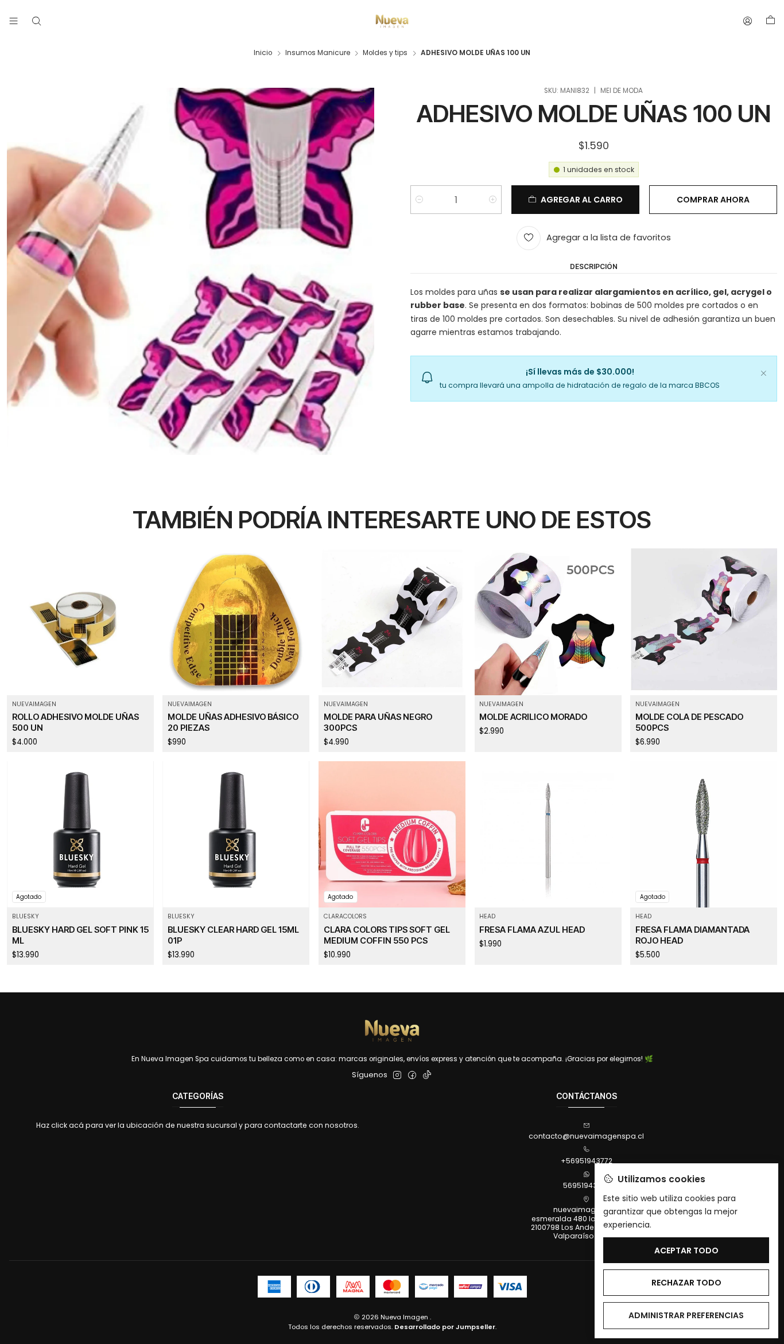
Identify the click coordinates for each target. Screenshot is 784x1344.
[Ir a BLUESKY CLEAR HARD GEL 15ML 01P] (235, 834)
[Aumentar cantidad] (492, 199)
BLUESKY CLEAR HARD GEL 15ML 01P (233, 935)
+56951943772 (586, 1161)
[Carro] (770, 21)
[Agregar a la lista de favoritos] (139, 609)
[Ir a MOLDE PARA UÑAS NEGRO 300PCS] (392, 621)
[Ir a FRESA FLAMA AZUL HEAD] (548, 834)
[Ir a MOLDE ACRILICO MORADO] (548, 621)
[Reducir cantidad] (419, 199)
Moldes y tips (385, 53)
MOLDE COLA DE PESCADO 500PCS (689, 722)
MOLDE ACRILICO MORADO (533, 717)
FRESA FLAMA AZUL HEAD (532, 930)
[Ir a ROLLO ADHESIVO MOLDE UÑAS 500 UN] (80, 621)
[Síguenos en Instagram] (397, 1075)
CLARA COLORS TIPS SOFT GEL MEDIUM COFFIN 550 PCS (387, 935)
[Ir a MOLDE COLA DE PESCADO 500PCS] (703, 621)
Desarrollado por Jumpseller (444, 1326)
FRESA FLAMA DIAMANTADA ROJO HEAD (692, 935)
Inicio (263, 53)
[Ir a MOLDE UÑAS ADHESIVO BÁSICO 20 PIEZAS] (235, 621)
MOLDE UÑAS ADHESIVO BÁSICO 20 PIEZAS (233, 722)
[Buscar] (36, 21)
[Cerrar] (763, 371)
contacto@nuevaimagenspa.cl (586, 1136)
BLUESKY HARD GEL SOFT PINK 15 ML (80, 935)
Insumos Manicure (317, 53)
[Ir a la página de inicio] (392, 21)
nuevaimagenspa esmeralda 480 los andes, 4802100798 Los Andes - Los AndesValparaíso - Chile (586, 1223)
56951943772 (586, 1185)
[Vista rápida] (139, 634)
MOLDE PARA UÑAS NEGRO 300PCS (378, 722)
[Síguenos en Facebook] (412, 1075)
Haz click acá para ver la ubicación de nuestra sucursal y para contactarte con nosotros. (197, 1125)
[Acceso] (747, 21)
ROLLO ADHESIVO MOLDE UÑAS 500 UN (75, 722)
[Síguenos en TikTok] (427, 1075)
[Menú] (13, 21)
